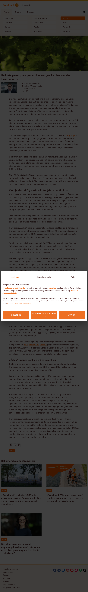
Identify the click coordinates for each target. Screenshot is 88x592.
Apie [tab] (72, 277)
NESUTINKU (16, 315)
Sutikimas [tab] (15, 277)
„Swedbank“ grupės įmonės (13, 288)
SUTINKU (72, 315)
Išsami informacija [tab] (44, 277)
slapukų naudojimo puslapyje (19, 303)
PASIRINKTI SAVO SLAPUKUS (44, 314)
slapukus (52, 288)
